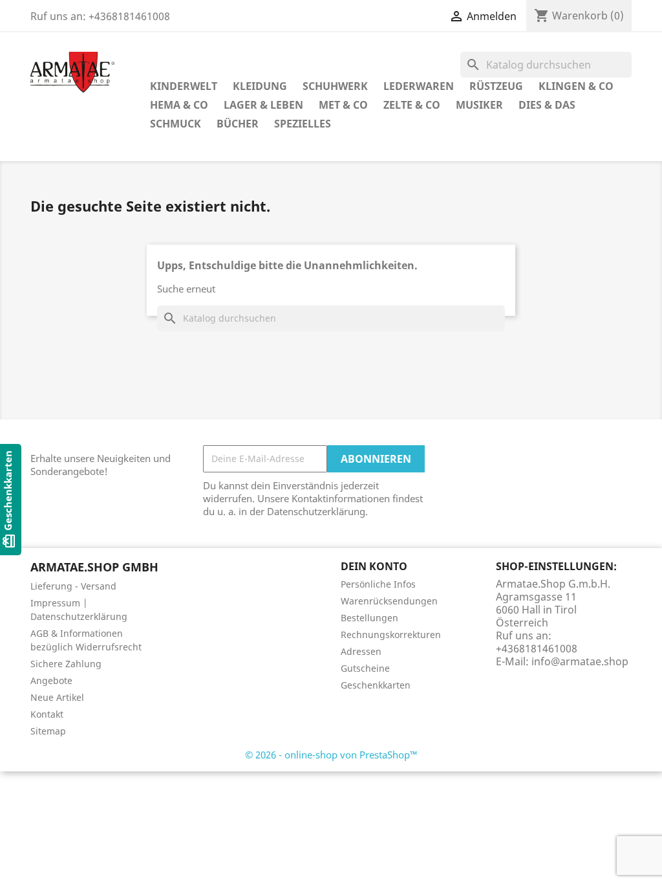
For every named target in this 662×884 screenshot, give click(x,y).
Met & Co (343, 105)
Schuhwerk (335, 86)
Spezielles (302, 123)
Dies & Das (546, 105)
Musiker (479, 105)
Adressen (361, 651)
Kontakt (46, 714)
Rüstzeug (496, 86)
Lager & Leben (263, 105)
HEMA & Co (179, 105)
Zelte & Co (411, 105)
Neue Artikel (57, 697)
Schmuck (175, 123)
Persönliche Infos (378, 584)
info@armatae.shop (579, 661)
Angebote (51, 680)
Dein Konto (374, 566)
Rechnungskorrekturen (391, 634)
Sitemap (48, 731)
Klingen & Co (576, 86)
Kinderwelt (183, 86)
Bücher (238, 123)
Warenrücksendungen (389, 601)
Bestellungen (369, 618)
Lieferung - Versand (73, 586)
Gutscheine (365, 668)
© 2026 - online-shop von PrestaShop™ (331, 754)
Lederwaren (418, 86)
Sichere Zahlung (65, 663)
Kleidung (260, 86)
